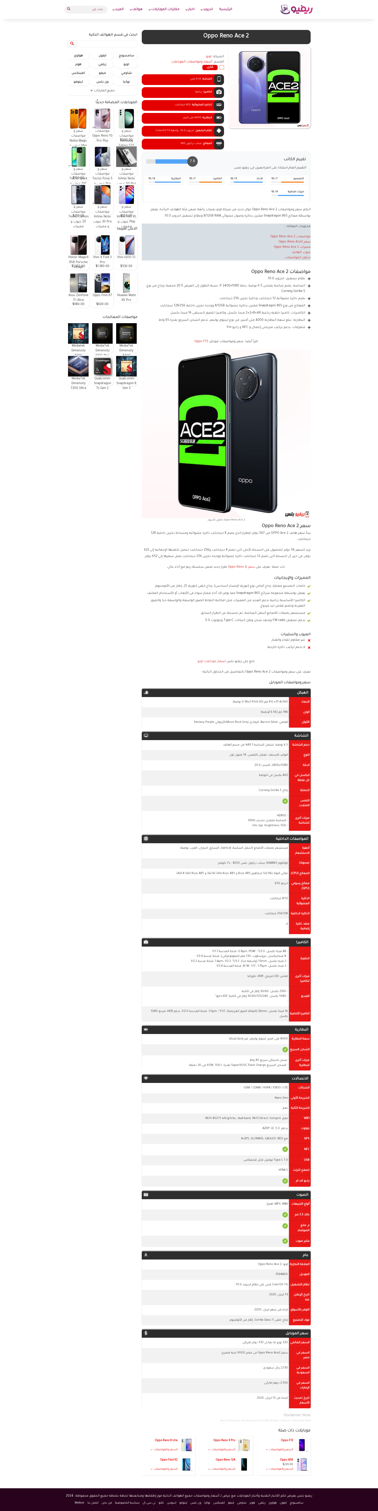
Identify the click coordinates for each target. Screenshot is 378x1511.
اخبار (191, 9)
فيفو (102, 73)
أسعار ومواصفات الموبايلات (191, 62)
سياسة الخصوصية (127, 1503)
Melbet (79, 1503)
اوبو (126, 64)
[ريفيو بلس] (297, 9)
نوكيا (126, 82)
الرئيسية (225, 9)
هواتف (137, 9)
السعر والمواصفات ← (279, 1449)
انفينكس (78, 73)
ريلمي (102, 64)
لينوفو (78, 82)
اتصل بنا (93, 1503)
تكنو (161, 1503)
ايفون (102, 56)
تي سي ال (149, 1503)
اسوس (171, 1503)
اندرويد (208, 9)
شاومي (126, 73)
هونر (78, 64)
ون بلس (102, 82)
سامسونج (126, 56)
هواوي (78, 56)
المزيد (119, 9)
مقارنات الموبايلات (165, 9)
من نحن (107, 1503)
